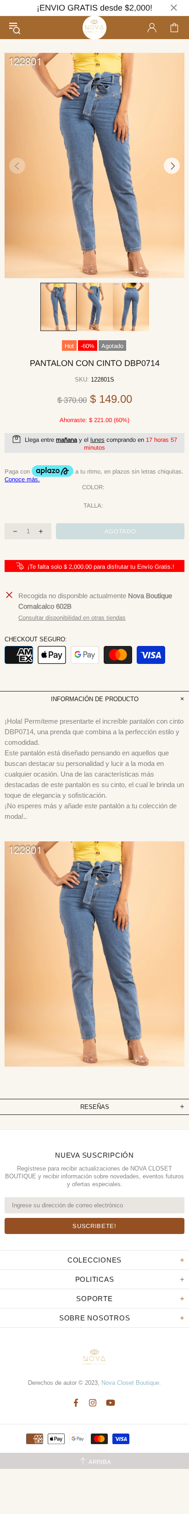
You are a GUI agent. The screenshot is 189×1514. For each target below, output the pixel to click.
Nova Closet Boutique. (131, 1382)
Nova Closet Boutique (94, 28)
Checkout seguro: (36, 639)
